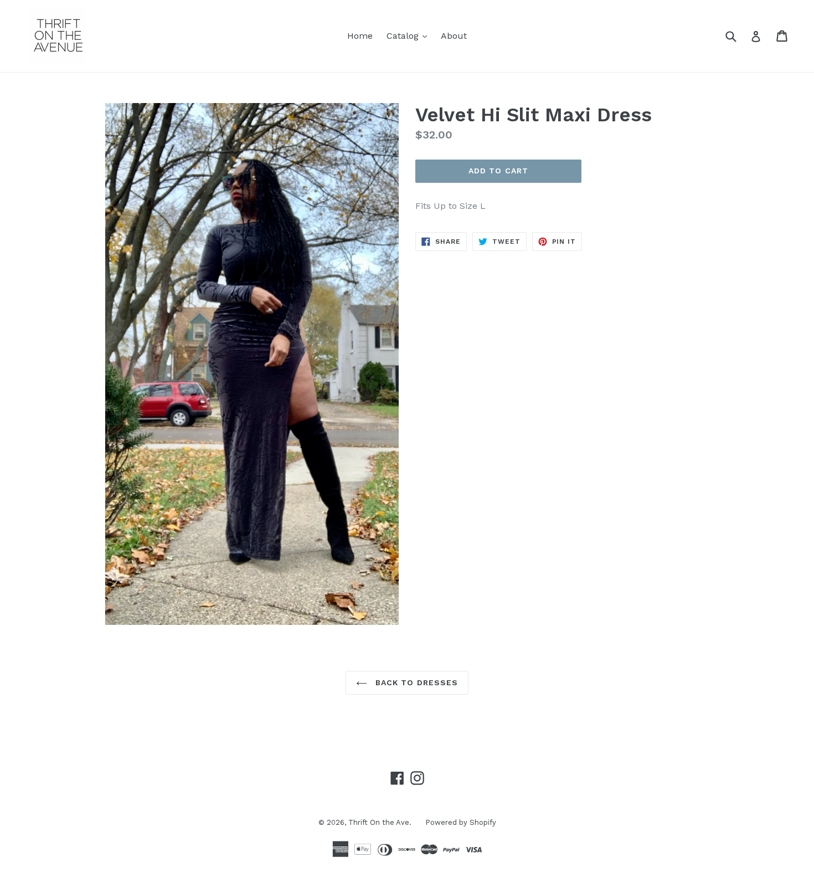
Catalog (409, 35)
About (454, 35)
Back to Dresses (415, 682)
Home (360, 35)
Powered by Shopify (460, 822)
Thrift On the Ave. (379, 822)
